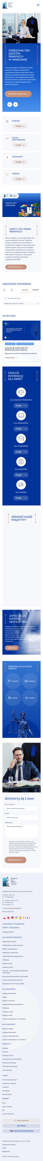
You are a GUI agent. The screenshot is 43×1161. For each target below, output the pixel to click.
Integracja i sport (7, 967)
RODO (4, 1148)
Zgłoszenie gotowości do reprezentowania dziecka (16, 349)
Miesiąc (25, 290)
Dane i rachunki (7, 1107)
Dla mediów (6, 1091)
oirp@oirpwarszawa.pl (14, 908)
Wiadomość (9, 823)
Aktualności (10, 344)
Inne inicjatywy (7, 1070)
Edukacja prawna (7, 1056)
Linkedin (15, 698)
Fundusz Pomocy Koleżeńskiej (11, 1059)
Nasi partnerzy (7, 1094)
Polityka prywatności (9, 1145)
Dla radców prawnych (25, 344)
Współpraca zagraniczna (10, 953)
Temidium (5, 1087)
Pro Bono (5, 1052)
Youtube (31, 698)
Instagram (31, 681)
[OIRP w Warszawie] (9, 5)
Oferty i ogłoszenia (10, 927)
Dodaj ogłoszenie (7, 932)
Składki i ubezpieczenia (9, 949)
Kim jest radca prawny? (9, 1080)
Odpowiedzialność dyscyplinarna (12, 956)
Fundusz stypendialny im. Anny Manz (14, 1019)
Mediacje (5, 1048)
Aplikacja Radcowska (9, 993)
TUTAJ (17, 852)
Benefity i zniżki (7, 964)
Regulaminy (6, 1151)
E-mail (7, 813)
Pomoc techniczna (8, 1114)
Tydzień (35, 290)
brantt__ (17, 1156)
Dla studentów (8, 1024)
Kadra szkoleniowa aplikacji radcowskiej (15, 976)
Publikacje (5, 960)
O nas (4, 1075)
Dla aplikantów (9, 989)
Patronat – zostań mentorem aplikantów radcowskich (15, 972)
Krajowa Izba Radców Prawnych (12, 980)
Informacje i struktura (9, 1083)
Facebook (14, 681)
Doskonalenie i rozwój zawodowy (12, 945)
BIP (3, 1110)
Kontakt (5, 1098)
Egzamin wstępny (7, 1029)
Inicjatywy (6, 1044)
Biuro (4, 1103)
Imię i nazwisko (10, 804)
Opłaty (4, 997)
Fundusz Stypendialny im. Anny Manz (14, 1040)
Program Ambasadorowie (10, 1036)
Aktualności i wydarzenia (13, 924)
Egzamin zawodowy (8, 1001)
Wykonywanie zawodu (9, 942)
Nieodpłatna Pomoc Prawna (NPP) (13, 984)
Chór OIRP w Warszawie (9, 1066)
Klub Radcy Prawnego (9, 1063)
